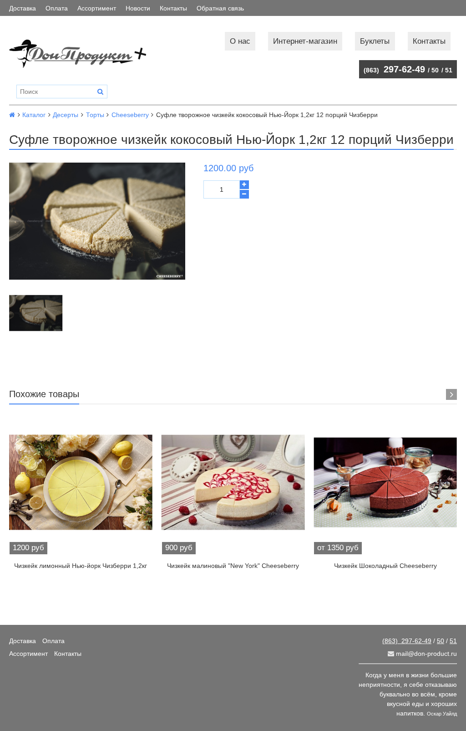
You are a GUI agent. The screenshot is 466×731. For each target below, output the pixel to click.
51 (448, 70)
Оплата (57, 8)
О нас (240, 41)
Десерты (65, 115)
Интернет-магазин (305, 41)
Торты (95, 115)
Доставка (22, 8)
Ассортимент (96, 8)
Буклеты (375, 41)
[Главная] (12, 115)
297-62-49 (394, 69)
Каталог (34, 115)
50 (435, 70)
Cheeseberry (130, 115)
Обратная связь (220, 8)
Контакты (173, 8)
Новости (138, 8)
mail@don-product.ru (425, 653)
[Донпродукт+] (77, 53)
